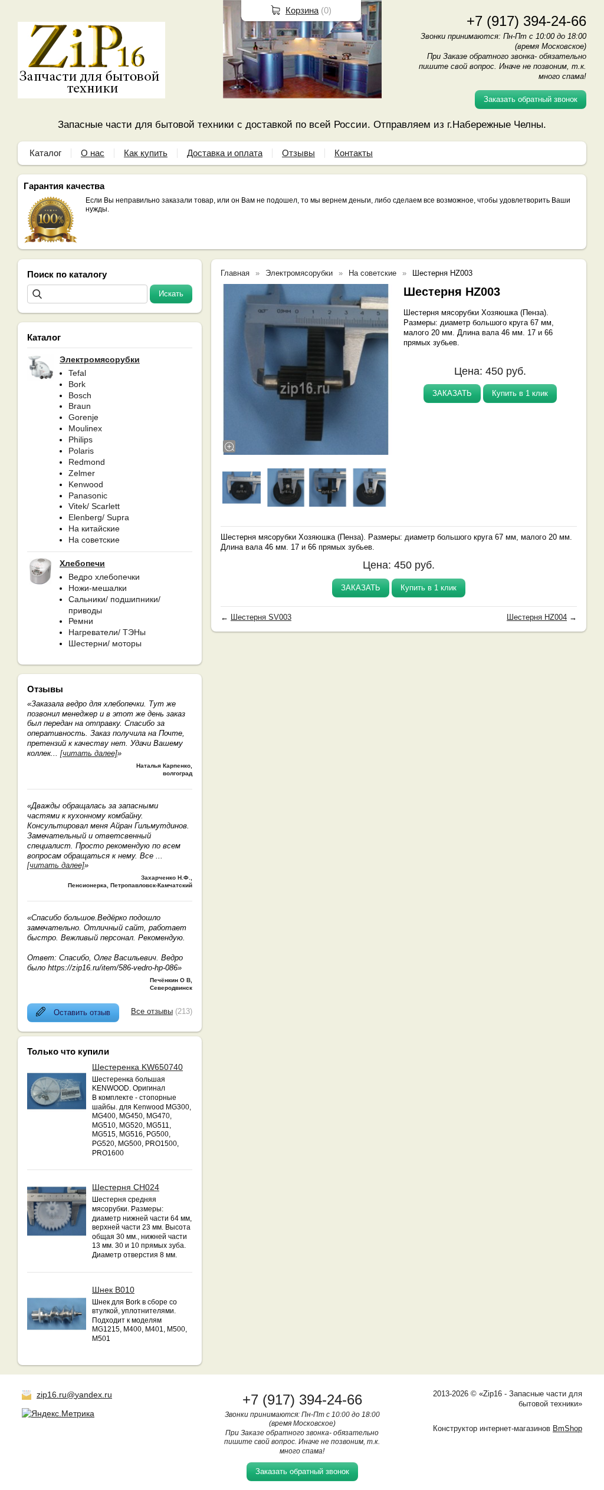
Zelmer (81, 473)
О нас (92, 153)
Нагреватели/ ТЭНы (107, 632)
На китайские (94, 528)
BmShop (567, 1428)
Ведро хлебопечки (104, 577)
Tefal (77, 373)
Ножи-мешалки (97, 588)
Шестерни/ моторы (105, 643)
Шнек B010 (113, 1289)
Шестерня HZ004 (537, 617)
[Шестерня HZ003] (306, 369)
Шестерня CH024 (125, 1187)
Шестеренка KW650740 (137, 1067)
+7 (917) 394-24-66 (526, 21)
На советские (94, 539)
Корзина (302, 10)
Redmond (86, 462)
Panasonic (87, 495)
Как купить (146, 153)
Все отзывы (152, 1011)
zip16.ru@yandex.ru (74, 1394)
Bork (77, 384)
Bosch (79, 395)
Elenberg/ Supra (98, 517)
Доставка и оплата (224, 153)
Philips (80, 439)
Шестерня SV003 (261, 617)
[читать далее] (88, 753)
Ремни (80, 621)
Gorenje (83, 417)
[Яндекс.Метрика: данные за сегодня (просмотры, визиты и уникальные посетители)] (58, 1413)
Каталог (45, 153)
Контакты (353, 153)
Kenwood (85, 484)
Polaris (81, 450)
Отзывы (298, 153)
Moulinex (85, 428)
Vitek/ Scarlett (94, 506)
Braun (79, 406)
